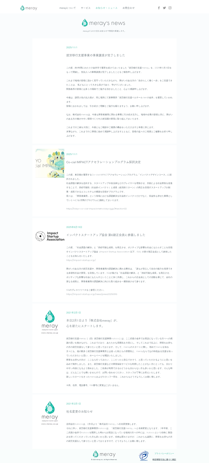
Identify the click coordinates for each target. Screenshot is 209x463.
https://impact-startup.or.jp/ (81, 260)
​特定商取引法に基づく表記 (164, 459)
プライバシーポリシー (164, 453)
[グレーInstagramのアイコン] (170, 8)
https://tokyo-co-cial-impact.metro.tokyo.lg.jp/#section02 (96, 208)
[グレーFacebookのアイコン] (159, 8)
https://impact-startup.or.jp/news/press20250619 (91, 294)
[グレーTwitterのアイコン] (164, 8)
